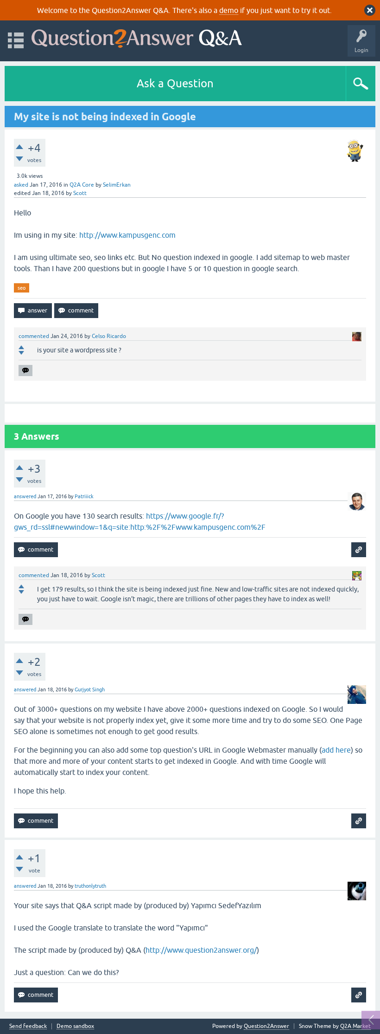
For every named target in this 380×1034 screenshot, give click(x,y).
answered (25, 496)
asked (21, 185)
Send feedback (28, 1026)
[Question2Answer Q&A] (137, 36)
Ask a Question (175, 83)
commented (34, 336)
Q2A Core (82, 185)
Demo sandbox (75, 1026)
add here (336, 750)
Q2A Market (355, 1026)
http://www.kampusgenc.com (127, 235)
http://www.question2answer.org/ (201, 950)
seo (21, 288)
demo (228, 10)
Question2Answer (266, 1026)
